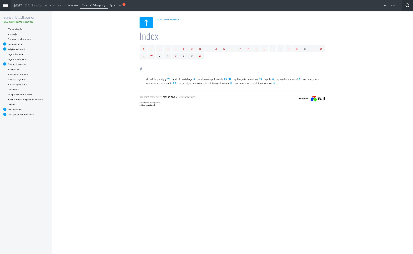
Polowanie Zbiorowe (18, 74)
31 (229, 79)
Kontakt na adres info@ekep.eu (150, 103)
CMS (141, 117)
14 (231, 82)
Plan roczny (13, 69)
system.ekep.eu (15, 44)
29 (225, 79)
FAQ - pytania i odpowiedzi (21, 114)
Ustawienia (13, 89)
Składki (11, 104)
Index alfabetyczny (94, 5)
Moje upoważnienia (17, 59)
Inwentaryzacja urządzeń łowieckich (25, 99)
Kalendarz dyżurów (17, 79)
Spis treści (118, 5)
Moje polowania (15, 54)
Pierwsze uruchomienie (19, 39)
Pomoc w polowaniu (17, 84)
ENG (393, 5)
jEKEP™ (28, 5)
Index (149, 35)
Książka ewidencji (16, 49)
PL (385, 5)
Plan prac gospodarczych (20, 94)
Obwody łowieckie (16, 64)
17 (168, 79)
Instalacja (12, 34)
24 (260, 79)
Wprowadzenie (15, 29)
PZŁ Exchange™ (15, 109)
